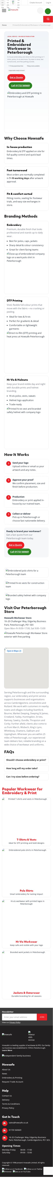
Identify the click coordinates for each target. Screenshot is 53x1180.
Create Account (36, 2)
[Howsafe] (17, 10)
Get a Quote (16, 77)
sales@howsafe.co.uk (18, 1122)
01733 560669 (15, 1130)
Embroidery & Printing (12, 1077)
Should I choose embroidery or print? (26, 759)
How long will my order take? (22, 768)
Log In (48, 2)
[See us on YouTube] (18, 2)
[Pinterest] (13, 2)
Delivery (5, 1100)
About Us (6, 1069)
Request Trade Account (12, 1081)
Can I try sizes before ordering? (22, 776)
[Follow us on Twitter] (7, 2)
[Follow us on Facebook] (2, 2)
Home (4, 25)
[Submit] (48, 19)
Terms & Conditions (11, 1104)
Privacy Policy (14, 1022)
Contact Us (7, 1095)
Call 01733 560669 (20, 85)
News (4, 1073)
